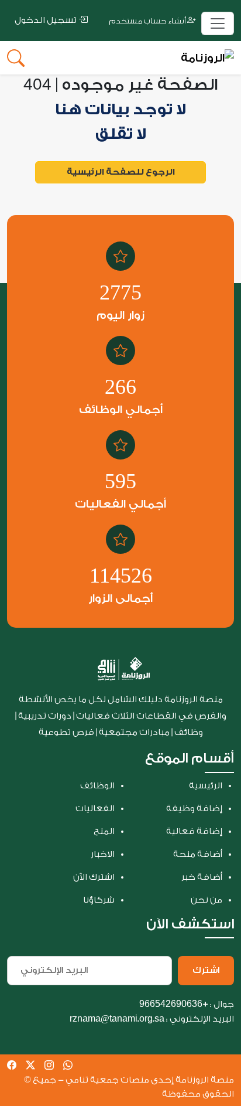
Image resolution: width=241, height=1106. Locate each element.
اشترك (205, 970)
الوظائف (97, 786)
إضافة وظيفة (194, 809)
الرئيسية (205, 786)
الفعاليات (95, 809)
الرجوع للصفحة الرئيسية (121, 172)
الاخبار (103, 854)
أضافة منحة (197, 854)
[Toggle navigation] (217, 23)
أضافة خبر (201, 877)
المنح (104, 831)
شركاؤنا (99, 900)
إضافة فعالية (194, 831)
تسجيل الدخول (46, 20)
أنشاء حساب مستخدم (148, 20)
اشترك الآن (94, 877)
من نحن (206, 900)
